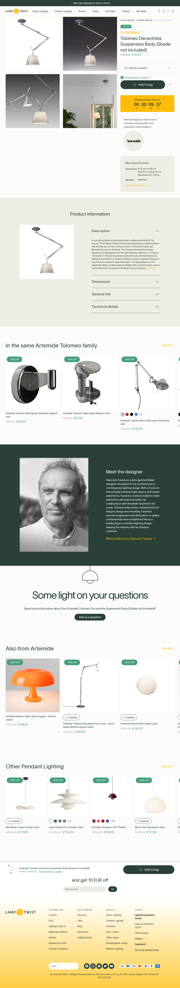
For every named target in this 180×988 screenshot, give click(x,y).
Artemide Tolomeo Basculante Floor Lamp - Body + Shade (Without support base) (89, 725)
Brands (126, 11)
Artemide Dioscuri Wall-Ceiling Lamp (138, 723)
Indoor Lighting (40, 11)
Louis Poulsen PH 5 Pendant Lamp (66, 827)
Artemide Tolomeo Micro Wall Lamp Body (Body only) (144, 422)
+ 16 (112, 821)
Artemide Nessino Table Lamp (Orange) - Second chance (30, 718)
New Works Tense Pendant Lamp (22, 827)
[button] (33, 44)
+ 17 (69, 821)
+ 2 (140, 414)
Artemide (129, 32)
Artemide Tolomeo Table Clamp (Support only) (86, 413)
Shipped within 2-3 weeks (50, 871)
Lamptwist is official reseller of (137, 127)
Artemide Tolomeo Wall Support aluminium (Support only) (32, 415)
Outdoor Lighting (63, 11)
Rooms (82, 11)
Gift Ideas (141, 11)
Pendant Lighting (144, 20)
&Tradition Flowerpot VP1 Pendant (109, 827)
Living (95, 11)
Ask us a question (90, 617)
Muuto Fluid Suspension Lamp (150, 827)
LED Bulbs (110, 11)
